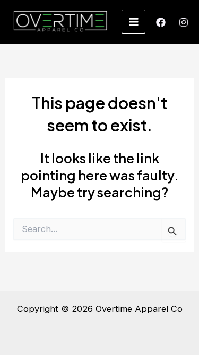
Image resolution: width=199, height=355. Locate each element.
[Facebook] (161, 22)
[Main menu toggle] (133, 22)
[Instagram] (183, 22)
